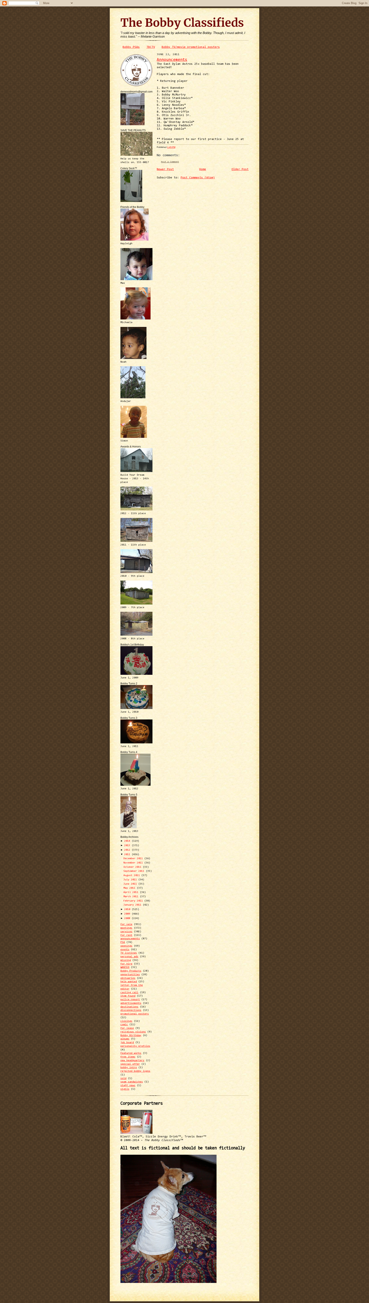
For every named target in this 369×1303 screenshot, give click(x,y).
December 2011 (133, 858)
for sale (126, 924)
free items (127, 1057)
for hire (126, 964)
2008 (128, 918)
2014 (128, 841)
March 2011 (131, 896)
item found (127, 996)
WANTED (124, 967)
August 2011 (132, 875)
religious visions (133, 1032)
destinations (129, 1007)
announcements (130, 938)
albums (124, 1039)
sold (123, 1078)
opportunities (130, 974)
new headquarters (132, 1060)
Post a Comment (170, 162)
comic (124, 1024)
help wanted (128, 981)
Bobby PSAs (131, 47)
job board (127, 1042)
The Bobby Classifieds (182, 23)
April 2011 (131, 892)
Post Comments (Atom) (198, 177)
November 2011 (133, 863)
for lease (127, 1028)
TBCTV (150, 47)
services (126, 931)
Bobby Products (130, 971)
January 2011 (133, 905)
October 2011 (133, 867)
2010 (128, 909)
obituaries (127, 978)
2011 (128, 854)
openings (126, 946)
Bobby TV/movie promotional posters (191, 47)
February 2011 (133, 901)
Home (202, 169)
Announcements (172, 60)
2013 (128, 845)
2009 (128, 914)
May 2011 (130, 888)
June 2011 (130, 884)
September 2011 (134, 871)
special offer (130, 1064)
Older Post (240, 169)
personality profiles (135, 1046)
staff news (127, 1085)
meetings (126, 928)
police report (130, 999)
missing (125, 960)
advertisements (130, 1003)
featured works (130, 1053)
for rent (126, 935)
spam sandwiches (131, 1082)
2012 (128, 850)
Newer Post (165, 169)
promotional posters (134, 1014)
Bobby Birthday (130, 1035)
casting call (129, 992)
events (124, 949)
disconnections (130, 1010)
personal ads (129, 956)
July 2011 (130, 879)
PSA (122, 942)
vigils (124, 1089)
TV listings (128, 953)
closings (126, 1021)
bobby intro (128, 1067)
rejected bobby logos (135, 1071)
